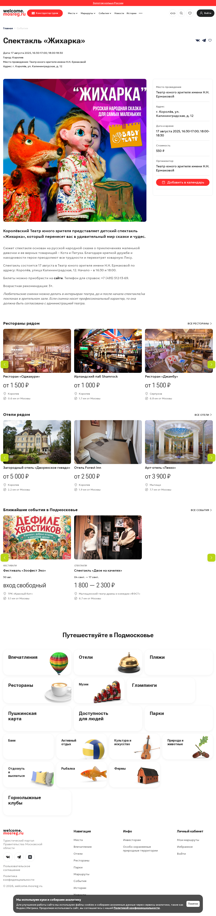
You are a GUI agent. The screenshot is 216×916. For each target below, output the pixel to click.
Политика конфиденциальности (18, 877)
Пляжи (157, 657)
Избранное (185, 846)
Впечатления (22, 657)
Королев (17, 57)
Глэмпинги (144, 685)
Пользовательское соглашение (16, 868)
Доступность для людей (93, 716)
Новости (119, 13)
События (104, 13)
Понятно (193, 903)
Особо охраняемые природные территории (140, 848)
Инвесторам (132, 840)
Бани (11, 740)
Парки (157, 713)
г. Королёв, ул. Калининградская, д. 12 (37, 66)
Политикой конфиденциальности (137, 908)
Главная (8, 28)
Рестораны (20, 685)
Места (71, 13)
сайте (58, 278)
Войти (181, 853)
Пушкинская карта (22, 716)
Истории (131, 13)
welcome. (13, 832)
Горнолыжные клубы (24, 800)
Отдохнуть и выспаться (16, 772)
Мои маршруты (188, 840)
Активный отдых (68, 742)
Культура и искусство (122, 742)
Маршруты (87, 13)
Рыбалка (68, 768)
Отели (86, 657)
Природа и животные (175, 742)
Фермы (120, 768)
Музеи (83, 684)
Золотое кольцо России (108, 3)
